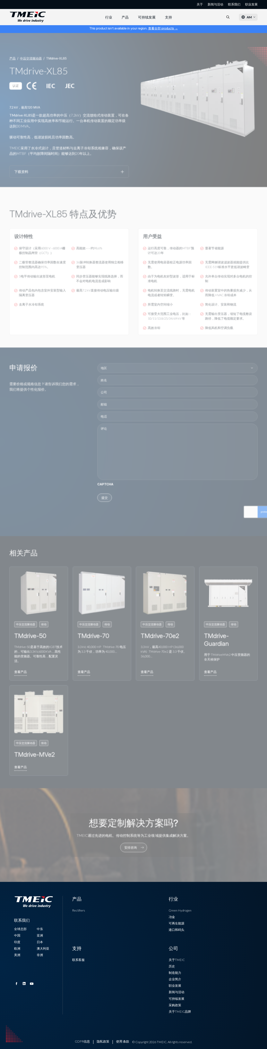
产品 (125, 17)
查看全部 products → (163, 28)
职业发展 (251, 4)
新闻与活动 (215, 4)
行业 (108, 17)
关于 (200, 4)
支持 (168, 17)
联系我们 (234, 4)
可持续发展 (147, 17)
